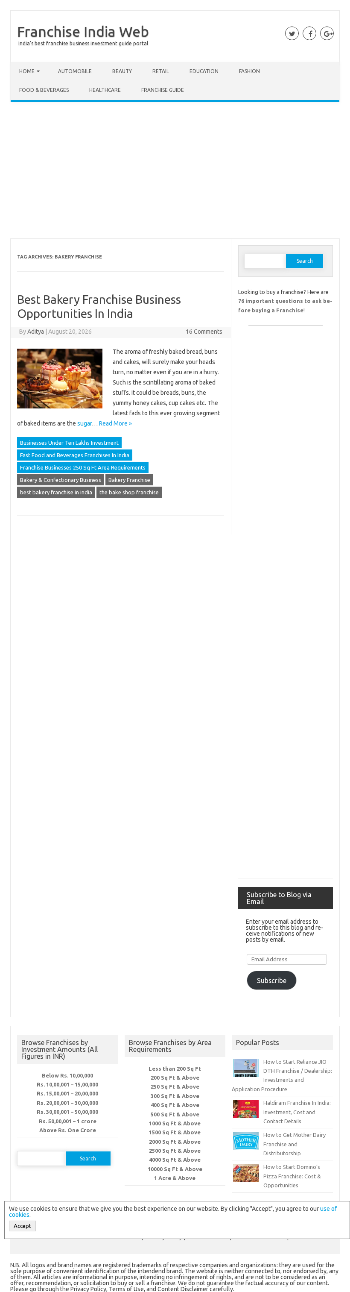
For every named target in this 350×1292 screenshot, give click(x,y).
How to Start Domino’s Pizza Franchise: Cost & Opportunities (292, 1176)
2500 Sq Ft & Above (175, 1151)
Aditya (35, 331)
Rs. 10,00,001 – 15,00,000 (67, 1084)
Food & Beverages (44, 90)
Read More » (115, 423)
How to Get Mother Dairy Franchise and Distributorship (294, 1144)
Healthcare (105, 90)
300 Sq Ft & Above (175, 1096)
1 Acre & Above (174, 1178)
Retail (160, 71)
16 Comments (204, 331)
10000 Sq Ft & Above (175, 1169)
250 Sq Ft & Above (175, 1086)
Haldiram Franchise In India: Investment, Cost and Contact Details (297, 1112)
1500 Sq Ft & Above (175, 1132)
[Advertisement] (175, 172)
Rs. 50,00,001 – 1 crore (67, 1121)
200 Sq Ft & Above (175, 1078)
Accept (22, 1226)
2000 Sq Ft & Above (175, 1142)
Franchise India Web (83, 31)
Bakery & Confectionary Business (60, 480)
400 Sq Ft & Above (175, 1105)
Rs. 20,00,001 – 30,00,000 (67, 1103)
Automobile (75, 71)
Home (27, 71)
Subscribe (271, 980)
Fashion (249, 71)
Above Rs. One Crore (67, 1130)
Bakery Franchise (129, 480)
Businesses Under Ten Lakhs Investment (69, 443)
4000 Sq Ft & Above (175, 1160)
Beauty (122, 71)
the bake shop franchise (129, 492)
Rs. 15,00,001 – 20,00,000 (67, 1093)
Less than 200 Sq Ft (175, 1069)
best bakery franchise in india (56, 492)
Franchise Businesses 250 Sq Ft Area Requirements (83, 467)
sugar (84, 423)
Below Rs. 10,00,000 (67, 1075)
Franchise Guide (162, 90)
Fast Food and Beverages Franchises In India (74, 455)
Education (204, 71)
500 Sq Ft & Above (175, 1114)
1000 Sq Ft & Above (175, 1123)
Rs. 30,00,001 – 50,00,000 (67, 1112)
